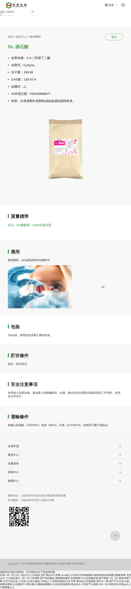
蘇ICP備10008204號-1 (73, 563)
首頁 (10, 36)
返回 (114, 36)
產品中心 (21, 36)
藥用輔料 (35, 36)
